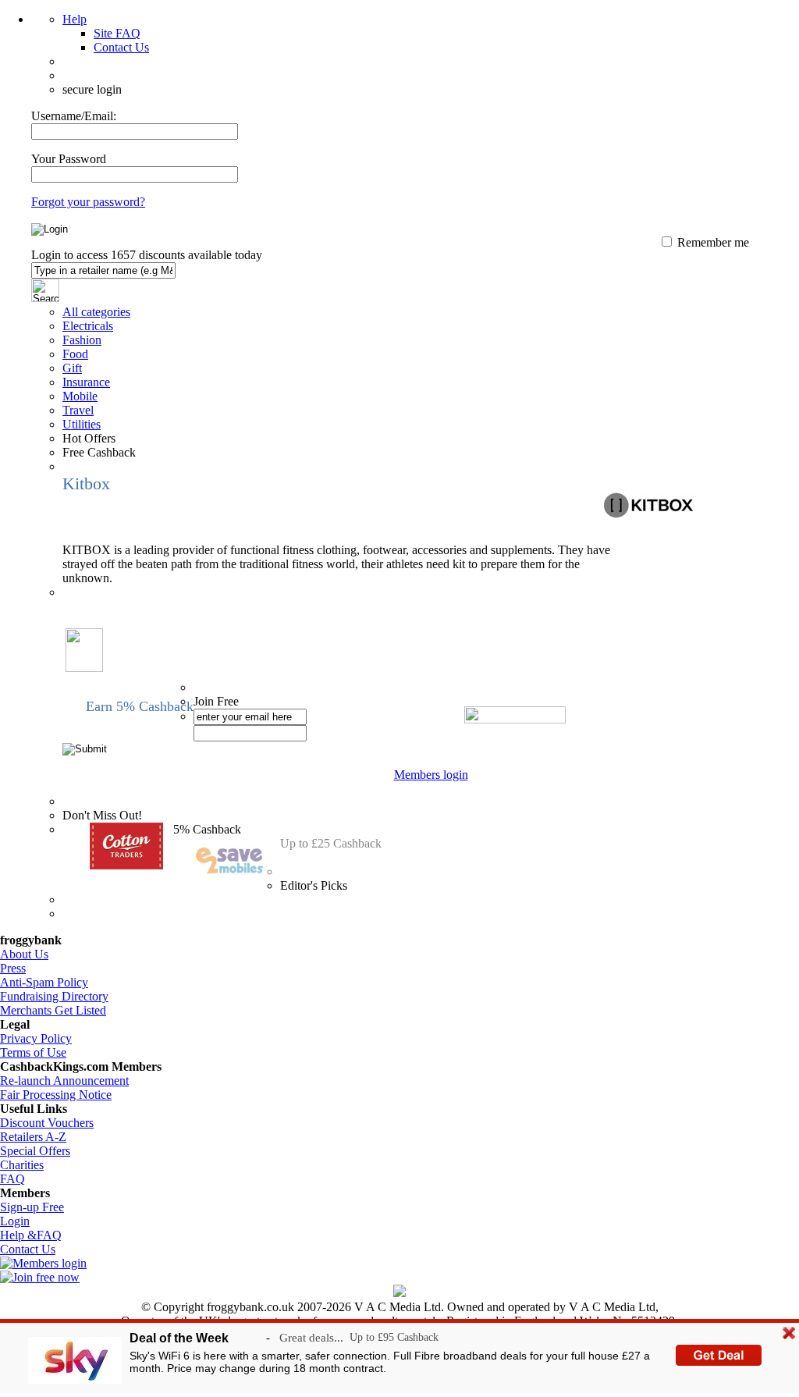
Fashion (81, 340)
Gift (72, 368)
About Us (24, 954)
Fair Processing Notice (56, 1094)
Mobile (80, 396)
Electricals (87, 325)
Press (13, 968)
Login (15, 1221)
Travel (78, 410)
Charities (22, 1164)
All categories (96, 311)
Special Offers (35, 1150)
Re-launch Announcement (64, 1080)
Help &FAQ (31, 1235)
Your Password (68, 158)
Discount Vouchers (47, 1122)
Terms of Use (33, 1052)
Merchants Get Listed (53, 1010)
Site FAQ (117, 33)
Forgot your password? (88, 201)
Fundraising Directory (54, 996)
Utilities (81, 424)
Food (75, 354)
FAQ (12, 1178)
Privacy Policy (36, 1038)
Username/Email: (73, 116)
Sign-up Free (32, 1207)
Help (74, 19)
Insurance (86, 382)
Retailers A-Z (33, 1136)
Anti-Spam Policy (44, 982)
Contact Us (121, 47)
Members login (431, 774)
